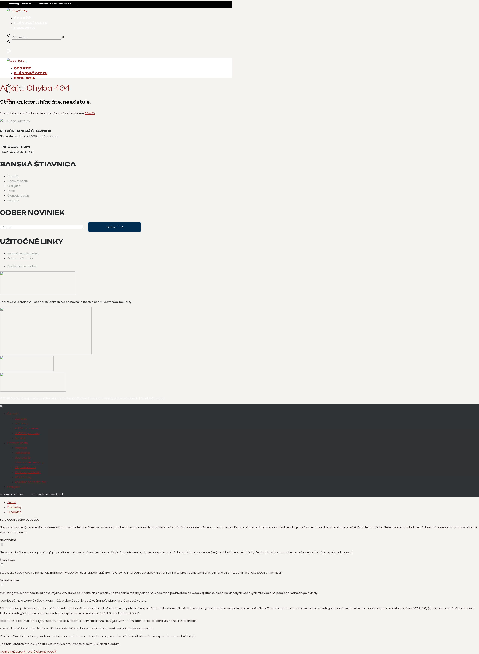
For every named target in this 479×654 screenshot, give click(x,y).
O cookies (14, 512)
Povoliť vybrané (36, 651)
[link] (63, 37)
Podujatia (13, 186)
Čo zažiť (12, 176)
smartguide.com (20, 3)
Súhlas (11, 502)
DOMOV (90, 113)
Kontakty (13, 200)
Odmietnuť (7, 651)
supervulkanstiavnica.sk (55, 3)
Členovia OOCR (18, 196)
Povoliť (51, 651)
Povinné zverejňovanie (22, 253)
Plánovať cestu (17, 181)
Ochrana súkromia (20, 258)
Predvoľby (14, 507)
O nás (11, 191)
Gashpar (157, 398)
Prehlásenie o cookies (22, 266)
